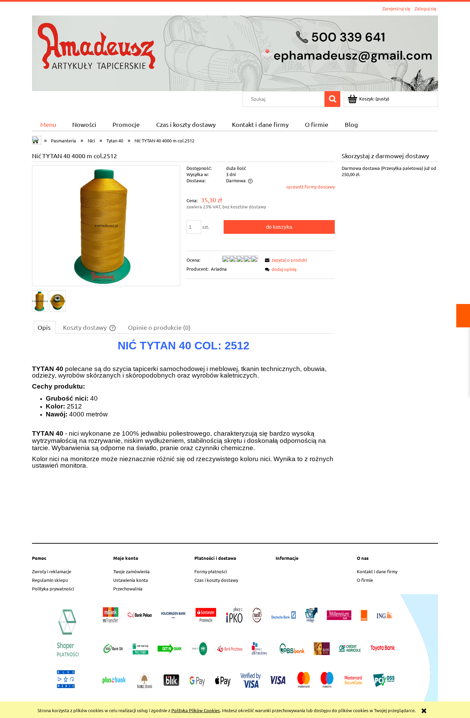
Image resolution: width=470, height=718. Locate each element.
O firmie (365, 580)
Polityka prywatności (53, 588)
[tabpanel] (183, 438)
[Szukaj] (332, 99)
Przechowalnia (127, 588)
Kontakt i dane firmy (377, 571)
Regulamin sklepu (50, 580)
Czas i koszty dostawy (216, 580)
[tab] (44, 327)
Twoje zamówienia (131, 571)
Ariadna (219, 269)
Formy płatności (210, 571)
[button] (285, 260)
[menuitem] (48, 124)
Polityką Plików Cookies (195, 710)
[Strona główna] (235, 52)
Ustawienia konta (130, 580)
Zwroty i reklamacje (51, 571)
